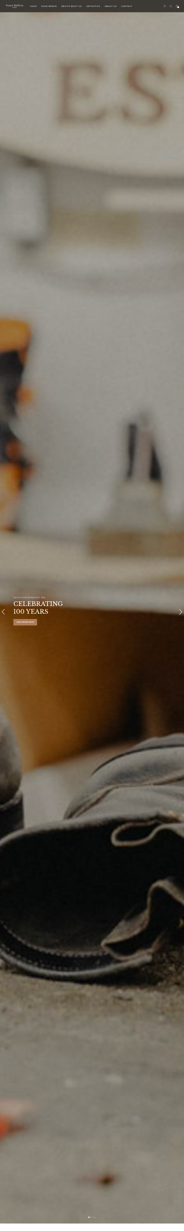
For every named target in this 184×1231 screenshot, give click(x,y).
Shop (33, 6)
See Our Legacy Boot (27, 622)
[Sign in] (165, 6)
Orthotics (93, 6)
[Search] (171, 6)
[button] (88, 1217)
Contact (126, 6)
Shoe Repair (49, 6)
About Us (111, 6)
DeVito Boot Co (71, 6)
